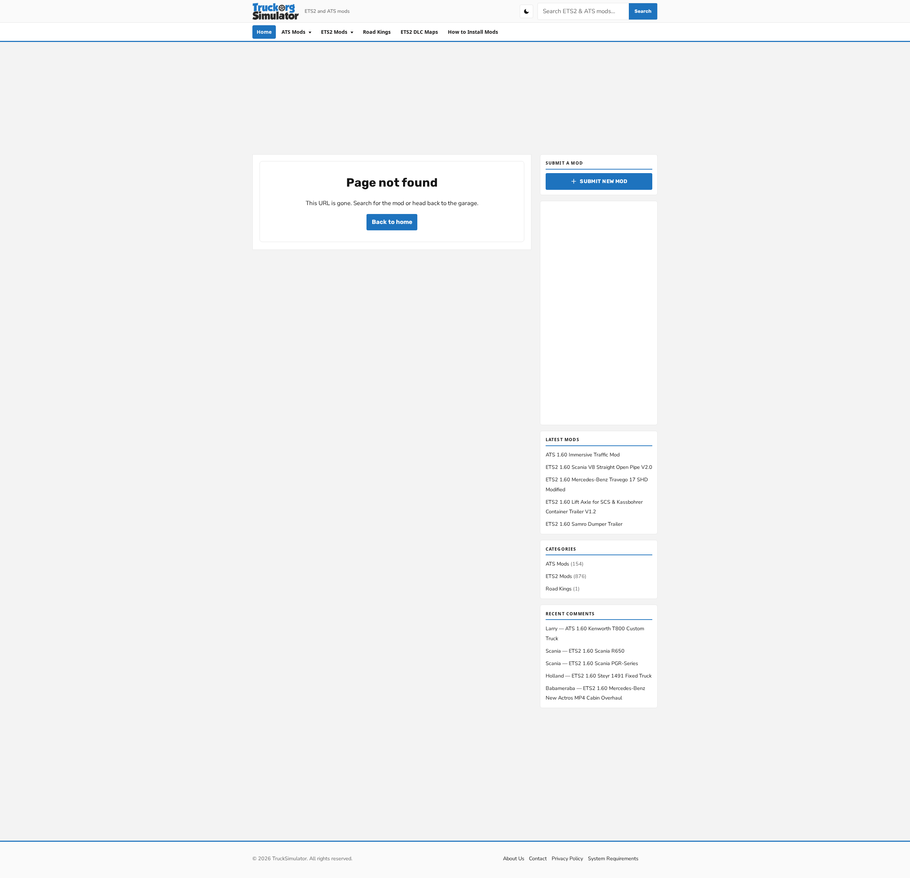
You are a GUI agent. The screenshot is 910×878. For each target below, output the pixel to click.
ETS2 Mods (335, 31)
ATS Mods (294, 31)
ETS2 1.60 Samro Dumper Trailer (584, 524)
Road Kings (377, 31)
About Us (513, 858)
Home (264, 31)
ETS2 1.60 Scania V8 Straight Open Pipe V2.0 (599, 467)
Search (643, 11)
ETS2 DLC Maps (419, 31)
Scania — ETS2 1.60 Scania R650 (585, 650)
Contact (538, 858)
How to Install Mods (473, 31)
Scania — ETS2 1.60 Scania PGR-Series (592, 663)
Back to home (392, 221)
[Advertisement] (455, 96)
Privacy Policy (567, 858)
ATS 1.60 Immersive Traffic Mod (583, 454)
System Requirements (613, 858)
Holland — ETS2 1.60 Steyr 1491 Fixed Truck (599, 675)
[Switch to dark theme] (526, 11)
